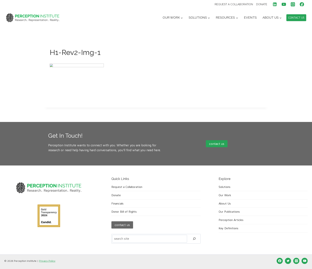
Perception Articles (231, 219)
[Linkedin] (275, 4)
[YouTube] (284, 4)
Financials (117, 203)
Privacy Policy (47, 260)
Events (250, 17)
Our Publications (229, 211)
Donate (261, 4)
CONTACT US (296, 17)
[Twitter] (288, 261)
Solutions (224, 186)
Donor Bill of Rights (124, 211)
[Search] (194, 239)
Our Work (225, 195)
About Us (225, 203)
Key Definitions (228, 228)
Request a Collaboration (234, 4)
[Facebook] (302, 4)
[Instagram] (293, 4)
